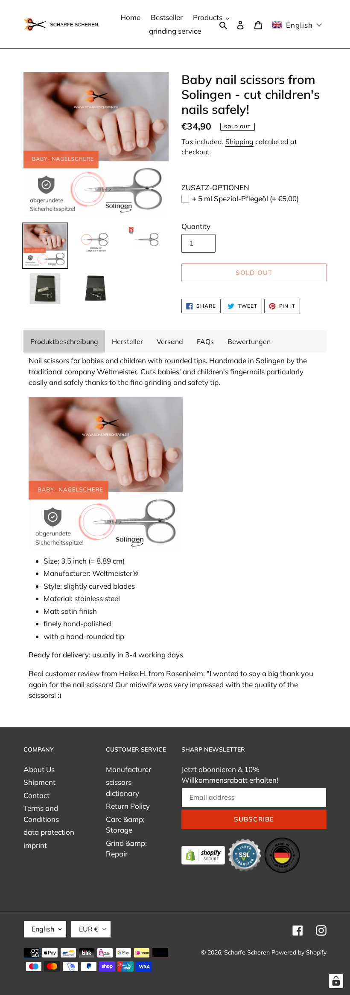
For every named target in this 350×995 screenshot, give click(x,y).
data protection (48, 831)
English (43, 929)
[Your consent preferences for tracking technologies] (336, 981)
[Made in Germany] (282, 854)
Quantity (195, 226)
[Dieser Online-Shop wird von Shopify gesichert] (204, 854)
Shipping (239, 141)
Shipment (39, 782)
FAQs (205, 341)
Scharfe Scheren (247, 952)
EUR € (89, 929)
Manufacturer (128, 769)
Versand (170, 341)
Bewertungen (249, 341)
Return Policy (128, 805)
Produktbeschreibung (64, 341)
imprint (35, 845)
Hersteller (127, 341)
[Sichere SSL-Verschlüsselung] (245, 854)
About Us (39, 769)
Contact (36, 795)
